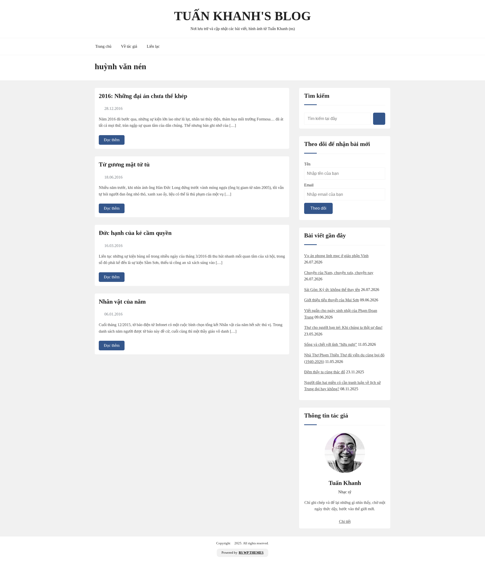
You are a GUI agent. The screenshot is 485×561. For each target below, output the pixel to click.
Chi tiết (345, 521)
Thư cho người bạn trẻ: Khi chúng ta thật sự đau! (343, 327)
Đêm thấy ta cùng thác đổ (324, 372)
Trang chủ (103, 46)
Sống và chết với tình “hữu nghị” (330, 344)
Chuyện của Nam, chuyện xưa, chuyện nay (338, 273)
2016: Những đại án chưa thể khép (143, 96)
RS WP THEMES (251, 552)
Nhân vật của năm (122, 301)
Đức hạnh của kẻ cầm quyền (135, 233)
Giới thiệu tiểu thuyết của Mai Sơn (331, 300)
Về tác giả (129, 46)
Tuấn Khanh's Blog (242, 16)
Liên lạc (153, 46)
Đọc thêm (111, 140)
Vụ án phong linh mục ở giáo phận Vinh (336, 256)
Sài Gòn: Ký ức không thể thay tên (332, 289)
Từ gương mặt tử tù (124, 164)
